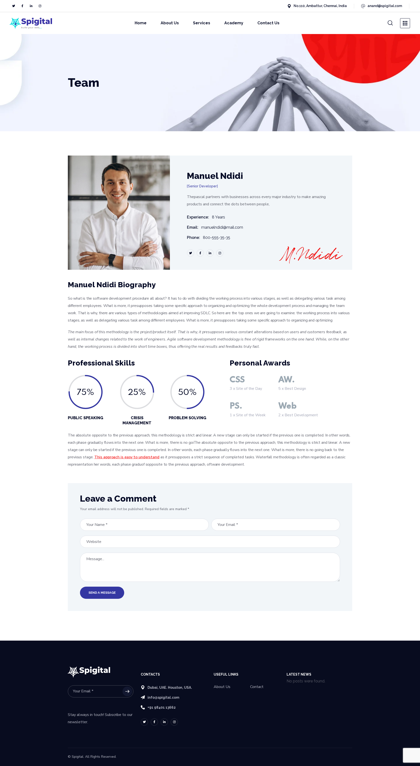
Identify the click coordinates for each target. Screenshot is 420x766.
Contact (256, 686)
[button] (390, 23)
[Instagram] (40, 6)
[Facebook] (22, 6)
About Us (222, 686)
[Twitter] (14, 6)
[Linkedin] (31, 6)
